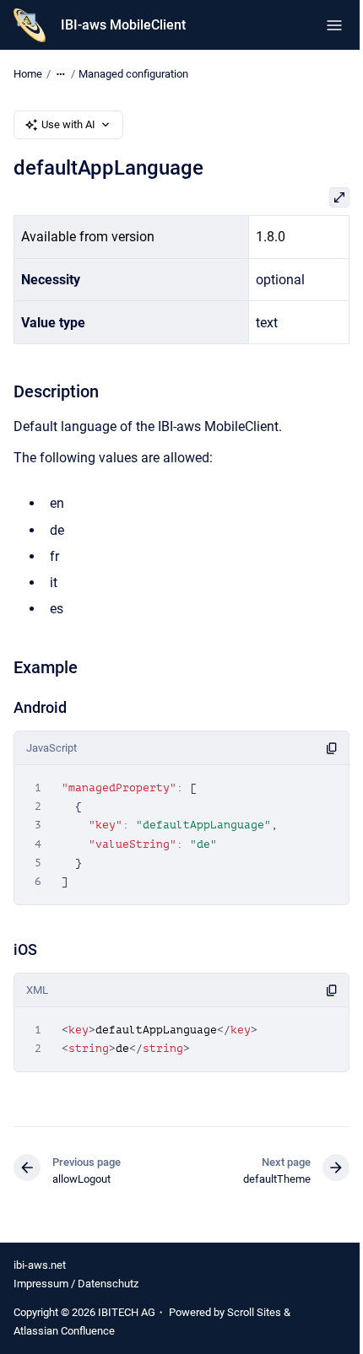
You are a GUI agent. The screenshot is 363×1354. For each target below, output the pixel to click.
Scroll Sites (254, 1312)
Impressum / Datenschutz (76, 1283)
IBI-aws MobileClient (123, 25)
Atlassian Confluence (64, 1330)
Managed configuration (133, 73)
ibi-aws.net (40, 1265)
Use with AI (68, 124)
